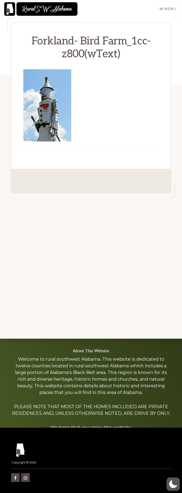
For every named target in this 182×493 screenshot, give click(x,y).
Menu (170, 9)
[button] (173, 484)
